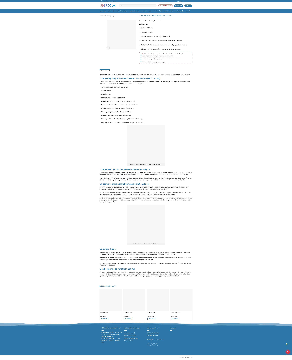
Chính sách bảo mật (129, 333)
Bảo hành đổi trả (128, 340)
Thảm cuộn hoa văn (159, 21)
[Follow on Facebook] (185, 1)
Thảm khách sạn (134, 11)
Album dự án (168, 11)
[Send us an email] (189, 1)
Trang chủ (103, 11)
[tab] (105, 70)
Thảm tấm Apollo (128, 312)
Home (101, 16)
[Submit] (153, 5)
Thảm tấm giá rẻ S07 (176, 312)
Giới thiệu (111, 11)
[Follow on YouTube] (191, 1)
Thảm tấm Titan (151, 312)
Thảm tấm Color (104, 312)
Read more (104, 318)
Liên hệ (188, 11)
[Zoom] (108, 48)
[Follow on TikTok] (187, 1)
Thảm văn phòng (121, 11)
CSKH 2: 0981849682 (153, 335)
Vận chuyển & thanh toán (131, 338)
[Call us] (154, 344)
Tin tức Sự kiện (179, 11)
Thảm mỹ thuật (146, 11)
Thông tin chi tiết (105, 70)
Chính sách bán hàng (130, 335)
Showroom (179, 1)
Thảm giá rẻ (158, 11)
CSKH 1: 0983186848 (153, 333)
